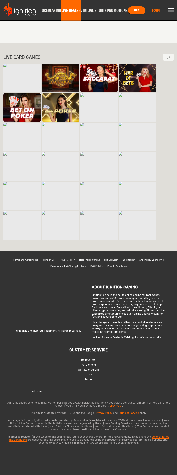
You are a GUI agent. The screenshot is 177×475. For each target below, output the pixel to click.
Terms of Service (129, 413)
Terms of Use (49, 260)
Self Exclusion (111, 260)
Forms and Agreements (25, 260)
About (88, 374)
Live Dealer (71, 10)
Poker (45, 10)
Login (156, 10)
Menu (171, 10)
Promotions (117, 10)
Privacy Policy (67, 260)
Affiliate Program (88, 369)
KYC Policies (96, 266)
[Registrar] (48, 323)
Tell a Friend (88, 364)
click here (116, 405)
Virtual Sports (94, 10)
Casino (55, 10)
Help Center (88, 359)
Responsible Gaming (89, 260)
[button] (45, 10)
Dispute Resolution (117, 266)
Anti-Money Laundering (151, 260)
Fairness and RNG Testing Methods (68, 266)
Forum (89, 379)
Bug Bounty (129, 260)
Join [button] (136, 10)
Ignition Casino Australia (146, 337)
